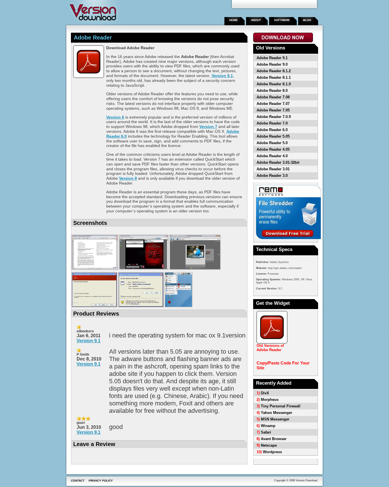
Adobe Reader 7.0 (272, 123)
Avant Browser (273, 439)
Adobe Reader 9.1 (272, 58)
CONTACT (77, 480)
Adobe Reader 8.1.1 (274, 77)
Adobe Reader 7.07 (273, 103)
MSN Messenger (275, 419)
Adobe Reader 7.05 (273, 110)
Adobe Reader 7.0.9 (274, 117)
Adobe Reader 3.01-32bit (278, 162)
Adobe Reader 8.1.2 (274, 71)
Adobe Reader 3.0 (272, 175)
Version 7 (208, 126)
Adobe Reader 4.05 (273, 149)
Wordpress (272, 452)
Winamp (268, 426)
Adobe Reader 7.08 (273, 97)
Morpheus (270, 399)
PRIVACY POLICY (101, 480)
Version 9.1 (222, 75)
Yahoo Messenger (276, 413)
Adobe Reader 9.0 (272, 64)
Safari (266, 432)
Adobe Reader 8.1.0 (274, 84)
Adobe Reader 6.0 (272, 130)
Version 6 (115, 117)
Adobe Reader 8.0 (272, 90)
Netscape (269, 445)
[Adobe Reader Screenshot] (94, 268)
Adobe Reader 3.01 (273, 169)
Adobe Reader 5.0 (272, 143)
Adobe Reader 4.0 (272, 156)
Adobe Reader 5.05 (273, 136)
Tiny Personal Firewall (280, 406)
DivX (265, 393)
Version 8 (128, 178)
